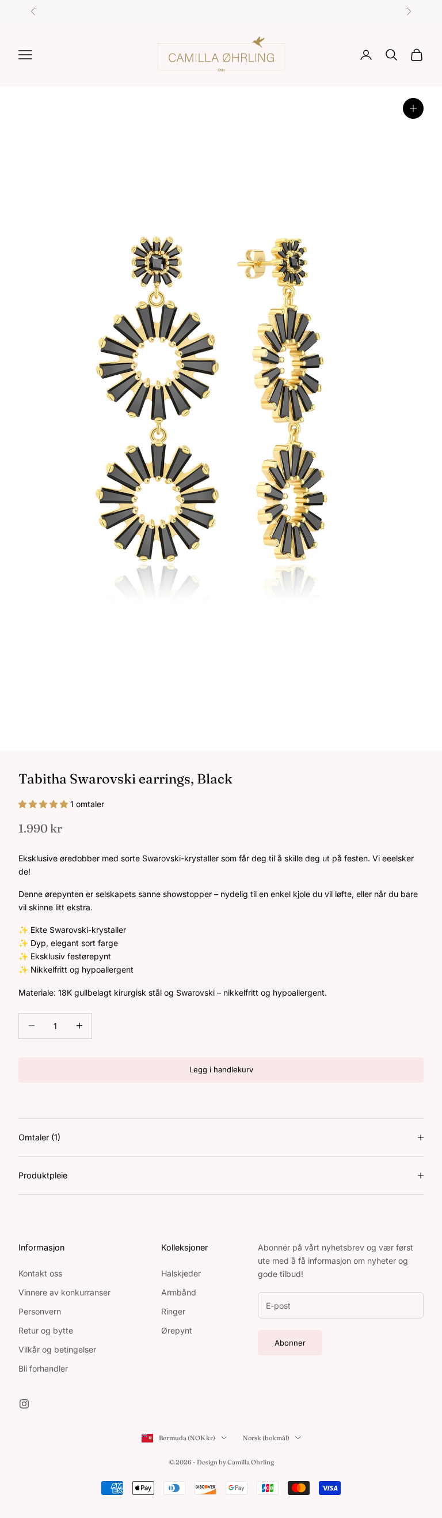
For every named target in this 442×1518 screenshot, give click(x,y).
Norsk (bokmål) (266, 1438)
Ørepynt (176, 1330)
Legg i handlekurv (221, 1069)
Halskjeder (181, 1273)
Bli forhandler (43, 1368)
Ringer (173, 1311)
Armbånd (178, 1292)
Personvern (39, 1311)
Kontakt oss (40, 1273)
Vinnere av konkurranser (64, 1292)
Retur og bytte (45, 1330)
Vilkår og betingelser (57, 1349)
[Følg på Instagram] (24, 1404)
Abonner (290, 1342)
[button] (44, 804)
